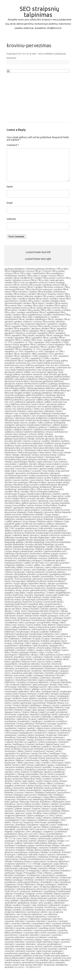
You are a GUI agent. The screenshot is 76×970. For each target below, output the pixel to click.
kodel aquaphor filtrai (17, 346)
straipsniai (46, 613)
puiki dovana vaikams (31, 376)
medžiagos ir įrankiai (23, 744)
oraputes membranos (26, 528)
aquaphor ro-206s (54, 351)
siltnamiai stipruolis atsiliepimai (31, 418)
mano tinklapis (50, 813)
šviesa (23, 693)
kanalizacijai (27, 551)
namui (8, 703)
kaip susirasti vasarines (45, 948)
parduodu (10, 758)
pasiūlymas (10, 882)
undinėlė (58, 873)
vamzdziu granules (59, 562)
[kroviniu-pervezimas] (38, 92)
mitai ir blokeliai (47, 900)
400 (23, 765)
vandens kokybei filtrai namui (33, 298)
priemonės (42, 574)
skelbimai (35, 746)
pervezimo (42, 889)
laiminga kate (53, 457)
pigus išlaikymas (46, 606)
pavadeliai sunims (34, 477)
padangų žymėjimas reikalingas (48, 392)
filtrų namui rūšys (13, 305)
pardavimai (10, 700)
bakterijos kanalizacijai (53, 413)
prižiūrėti (9, 726)
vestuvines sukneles (23, 788)
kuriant (50, 751)
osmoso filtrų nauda (53, 271)
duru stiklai (10, 443)
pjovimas (29, 762)
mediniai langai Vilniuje (47, 845)
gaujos (50, 765)
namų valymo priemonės (57, 567)
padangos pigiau (25, 845)
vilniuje (55, 622)
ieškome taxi (53, 620)
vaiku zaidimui (45, 422)
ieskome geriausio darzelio (50, 438)
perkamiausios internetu (48, 507)
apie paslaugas (40, 684)
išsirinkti (49, 673)
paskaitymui (11, 834)
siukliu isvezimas (13, 514)
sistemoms (63, 732)
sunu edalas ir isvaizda (29, 471)
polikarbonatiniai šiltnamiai (53, 484)
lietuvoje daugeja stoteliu (18, 392)
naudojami (10, 753)
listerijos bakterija (60, 420)
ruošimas (59, 783)
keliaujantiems (12, 886)
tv (67, 840)
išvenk (63, 781)
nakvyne (21, 889)
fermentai (41, 723)
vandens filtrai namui (56, 303)
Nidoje (44, 852)
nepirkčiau (23, 714)
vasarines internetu (14, 921)
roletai (44, 870)
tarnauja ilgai (11, 576)
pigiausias (23, 618)
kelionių (26, 661)
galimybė (23, 691)
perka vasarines (24, 930)
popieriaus (10, 762)
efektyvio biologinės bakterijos (35, 496)
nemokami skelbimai (15, 797)
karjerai (36, 808)
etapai (47, 781)
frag (23, 820)
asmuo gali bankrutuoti (34, 590)
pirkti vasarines (49, 932)
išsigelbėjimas (63, 592)
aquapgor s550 (42, 342)
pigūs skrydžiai (34, 813)
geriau (8, 744)
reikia (7, 730)
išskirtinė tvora (63, 569)
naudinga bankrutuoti (16, 604)
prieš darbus (23, 716)
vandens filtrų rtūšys (29, 301)
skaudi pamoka (53, 604)
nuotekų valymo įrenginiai (31, 735)
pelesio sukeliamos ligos (39, 958)
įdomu (61, 769)
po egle (51, 712)
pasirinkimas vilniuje (24, 438)
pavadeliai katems (14, 477)
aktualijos (37, 831)
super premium (44, 461)
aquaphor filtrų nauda (23, 335)
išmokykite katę (13, 459)
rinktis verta (20, 611)
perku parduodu (53, 788)
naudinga (42, 698)
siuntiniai (42, 868)
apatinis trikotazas (14, 533)
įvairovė (52, 769)
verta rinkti (46, 689)
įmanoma (18, 778)
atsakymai (62, 900)
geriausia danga (13, 585)
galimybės (10, 650)
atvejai (53, 684)
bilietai (65, 811)
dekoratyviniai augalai (27, 613)
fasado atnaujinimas (24, 549)
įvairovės (9, 824)
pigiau (60, 749)
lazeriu (16, 765)
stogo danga (51, 514)
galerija (52, 840)
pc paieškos (31, 742)
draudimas (10, 737)
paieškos (46, 746)
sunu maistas (60, 461)
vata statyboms (40, 905)
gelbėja (35, 689)
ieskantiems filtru (27, 489)
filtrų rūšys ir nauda (37, 275)
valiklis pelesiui (13, 521)
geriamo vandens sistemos (18, 321)
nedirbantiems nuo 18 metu (20, 960)
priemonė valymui (55, 572)
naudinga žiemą (50, 691)
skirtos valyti (64, 739)
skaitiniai (52, 829)
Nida (38, 778)
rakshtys (9, 771)
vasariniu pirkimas (61, 923)
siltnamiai (25, 454)
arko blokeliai (39, 569)
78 (6, 838)
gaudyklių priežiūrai (60, 574)
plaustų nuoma (33, 767)
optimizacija (44, 838)
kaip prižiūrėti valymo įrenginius (21, 556)
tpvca (41, 661)
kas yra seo (52, 365)
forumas (23, 836)
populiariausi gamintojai (17, 953)
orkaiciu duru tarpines (16, 434)
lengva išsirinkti (31, 608)
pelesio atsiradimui (53, 953)
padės (29, 675)
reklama (47, 817)
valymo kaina (43, 728)
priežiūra (63, 698)
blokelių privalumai (36, 581)
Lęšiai (57, 510)
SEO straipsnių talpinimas (39, 11)
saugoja (64, 670)
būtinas (31, 647)
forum (19, 817)
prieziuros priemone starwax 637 (50, 516)
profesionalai (50, 755)
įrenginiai (55, 641)
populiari (62, 709)
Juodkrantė (49, 866)
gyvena (48, 771)
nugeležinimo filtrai (34, 360)
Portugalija (29, 873)
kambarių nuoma (22, 861)
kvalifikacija (37, 771)
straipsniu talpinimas (15, 815)
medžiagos (35, 705)
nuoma (51, 854)
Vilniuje (21, 774)
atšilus (31, 650)
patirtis (8, 583)
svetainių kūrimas (13, 562)
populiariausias (22, 670)
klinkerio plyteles (44, 549)
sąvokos (9, 670)
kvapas (37, 638)
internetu (9, 668)
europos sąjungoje (34, 595)
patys (55, 781)
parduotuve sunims (37, 912)
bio (57, 634)
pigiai (19, 758)
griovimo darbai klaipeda (57, 512)
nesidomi (21, 650)
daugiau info (56, 645)
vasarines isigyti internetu (39, 941)
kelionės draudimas (15, 657)
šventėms (23, 686)
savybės (63, 755)
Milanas (48, 873)
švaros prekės (33, 624)
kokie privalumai (56, 581)
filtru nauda (57, 489)
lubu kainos (45, 452)
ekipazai (30, 889)
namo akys (35, 691)
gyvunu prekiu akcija (58, 482)
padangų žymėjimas (15, 268)
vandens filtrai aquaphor (17, 328)
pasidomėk (22, 829)
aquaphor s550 (45, 353)
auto (35, 886)
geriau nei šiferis (13, 608)
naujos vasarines (14, 925)
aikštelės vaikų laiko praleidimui (21, 379)
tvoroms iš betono (34, 567)
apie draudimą (40, 645)
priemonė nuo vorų (14, 365)
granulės (46, 767)
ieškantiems (25, 645)
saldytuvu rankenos (37, 427)
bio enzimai (20, 558)
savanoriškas (21, 677)
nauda (59, 636)
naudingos (36, 721)
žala (56, 882)
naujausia (31, 820)
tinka (7, 652)
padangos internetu (52, 919)
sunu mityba (48, 471)
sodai (60, 868)
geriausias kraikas (14, 510)
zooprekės (47, 510)
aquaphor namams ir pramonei (20, 333)
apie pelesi (36, 953)
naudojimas (10, 721)
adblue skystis (60, 425)
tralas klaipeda (35, 512)
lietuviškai (29, 778)
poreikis (36, 804)
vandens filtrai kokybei (40, 291)
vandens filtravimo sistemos (48, 287)
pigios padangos (47, 680)
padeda (44, 631)
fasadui (26, 905)
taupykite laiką (35, 604)
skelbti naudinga (56, 590)
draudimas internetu (44, 659)
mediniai (16, 698)
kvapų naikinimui (25, 723)
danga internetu (39, 898)
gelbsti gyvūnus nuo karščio (36, 503)
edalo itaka (10, 471)
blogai (40, 884)
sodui (68, 496)
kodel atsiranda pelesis (38, 420)
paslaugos (30, 622)
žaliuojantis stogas (58, 905)
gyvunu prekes (12, 500)
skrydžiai (21, 682)
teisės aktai (62, 659)
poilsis (18, 856)
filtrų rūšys (62, 268)
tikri (68, 785)
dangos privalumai (57, 583)
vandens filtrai (62, 319)
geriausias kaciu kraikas (17, 381)
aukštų (8, 788)
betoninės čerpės (37, 583)
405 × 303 (37, 53)
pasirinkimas (47, 576)
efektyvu (42, 730)
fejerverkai (57, 496)
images (61, 840)
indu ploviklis (45, 528)
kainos (21, 624)
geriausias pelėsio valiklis (17, 372)
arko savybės (45, 902)
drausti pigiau (44, 647)
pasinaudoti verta (46, 599)
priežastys (28, 907)
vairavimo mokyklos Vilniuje (19, 850)
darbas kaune (32, 615)
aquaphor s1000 (59, 342)
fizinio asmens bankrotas (43, 585)
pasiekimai (58, 771)
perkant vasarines (53, 946)
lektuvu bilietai (42, 850)
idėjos (20, 751)
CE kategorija (33, 870)
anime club (26, 827)
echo (17, 771)
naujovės (44, 824)
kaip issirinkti (31, 484)
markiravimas (32, 760)
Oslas (40, 873)
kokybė (45, 641)
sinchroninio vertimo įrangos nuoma (48, 553)
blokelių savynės (13, 907)
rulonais (9, 574)
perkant (53, 898)
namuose (61, 896)
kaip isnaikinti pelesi (15, 958)
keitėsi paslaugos (49, 615)
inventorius (39, 751)
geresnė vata (48, 896)
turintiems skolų (13, 590)
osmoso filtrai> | (34, 271)
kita (52, 815)
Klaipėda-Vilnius (21, 689)
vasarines (52, 921)
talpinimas (24, 654)
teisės (51, 774)
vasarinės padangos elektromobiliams (24, 395)
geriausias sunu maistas (50, 500)
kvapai (32, 719)
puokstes (60, 774)
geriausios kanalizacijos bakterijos (33, 425)
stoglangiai (65, 691)
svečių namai (11, 859)
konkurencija (38, 620)
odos (38, 762)
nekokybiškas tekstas (47, 877)
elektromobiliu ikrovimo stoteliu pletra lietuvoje (45, 390)
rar (14, 838)
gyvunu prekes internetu (52, 468)
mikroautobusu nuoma (51, 654)
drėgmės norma (34, 893)
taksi (21, 622)
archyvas (9, 843)
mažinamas (61, 765)
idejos (50, 783)
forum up (17, 822)
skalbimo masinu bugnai (57, 443)
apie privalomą (62, 666)
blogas (52, 629)
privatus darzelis (13, 441)
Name (10, 186)
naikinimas (22, 719)
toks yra (64, 615)
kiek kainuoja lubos (28, 452)
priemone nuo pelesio (34, 523)
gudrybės (64, 856)
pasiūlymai (20, 647)
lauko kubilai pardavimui (50, 363)
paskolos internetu (23, 466)
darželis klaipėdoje (34, 542)
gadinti (31, 728)
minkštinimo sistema (15, 275)
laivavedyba (32, 774)
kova (59, 719)
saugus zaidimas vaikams (18, 415)
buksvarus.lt (12, 891)
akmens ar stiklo (13, 896)
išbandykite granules (25, 574)
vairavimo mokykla (14, 767)
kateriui (25, 771)
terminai (32, 693)
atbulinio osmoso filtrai (24, 280)
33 (68, 836)
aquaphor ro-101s (31, 349)
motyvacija (27, 749)
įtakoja (34, 712)
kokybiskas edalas (59, 475)
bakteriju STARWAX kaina (57, 519)
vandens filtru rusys (32, 340)
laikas (66, 643)
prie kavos (41, 829)
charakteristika (45, 707)
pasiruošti (19, 675)
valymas (52, 732)
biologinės (20, 739)
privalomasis (22, 668)
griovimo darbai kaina (35, 530)
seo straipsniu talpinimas (33, 324)
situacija (34, 631)
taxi (14, 624)
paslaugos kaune (61, 618)
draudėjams (46, 882)
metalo (44, 760)
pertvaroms (64, 792)
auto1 (8, 627)
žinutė (14, 652)
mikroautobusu (40, 629)
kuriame (39, 907)
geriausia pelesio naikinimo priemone (24, 955)
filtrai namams (19, 291)
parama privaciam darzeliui (39, 436)
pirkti (32, 696)
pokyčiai (24, 776)
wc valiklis (47, 565)
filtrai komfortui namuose (39, 289)
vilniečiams (10, 774)
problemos (22, 755)
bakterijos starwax (37, 558)
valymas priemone (35, 572)
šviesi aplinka (29, 698)
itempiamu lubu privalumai (18, 448)
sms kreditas (41, 960)
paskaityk (63, 829)
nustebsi (47, 778)
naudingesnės (26, 732)
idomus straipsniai (15, 572)
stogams (9, 808)
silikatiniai (59, 902)
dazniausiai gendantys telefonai (46, 381)
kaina (65, 650)
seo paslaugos (34, 797)
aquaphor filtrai (20, 326)
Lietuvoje (41, 769)
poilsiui (49, 859)
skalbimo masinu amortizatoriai (21, 445)
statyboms (20, 811)
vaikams (9, 413)
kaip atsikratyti (20, 641)
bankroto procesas (32, 601)
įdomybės (21, 824)
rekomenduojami (29, 900)
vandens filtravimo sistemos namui (45, 294)
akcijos (34, 654)
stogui (16, 705)
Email (10, 202)
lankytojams (11, 836)
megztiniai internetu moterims (43, 611)
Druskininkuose (36, 859)
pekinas (15, 801)
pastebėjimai (12, 820)
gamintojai (25, 703)
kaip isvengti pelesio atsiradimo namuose (34, 373)
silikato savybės (13, 905)
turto (67, 654)
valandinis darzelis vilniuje (31, 464)
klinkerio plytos (45, 521)
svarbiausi (46, 643)
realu (38, 817)
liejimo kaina (52, 744)
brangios (34, 677)
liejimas (20, 760)
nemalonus (56, 638)
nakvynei (33, 854)
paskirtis (9, 579)
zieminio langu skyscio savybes (20, 422)
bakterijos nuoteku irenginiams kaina (23, 519)
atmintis (9, 781)
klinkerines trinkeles (33, 514)
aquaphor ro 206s (40, 358)
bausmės (46, 664)
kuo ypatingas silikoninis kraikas (29, 482)
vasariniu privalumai (36, 937)
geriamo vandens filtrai (43, 328)
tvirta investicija (23, 579)
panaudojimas (34, 790)
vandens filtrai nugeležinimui (27, 314)
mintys (17, 781)
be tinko (43, 753)
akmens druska (12, 962)
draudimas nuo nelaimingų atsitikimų (35, 799)
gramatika (65, 804)
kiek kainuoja (34, 597)
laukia (31, 781)
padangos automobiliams (48, 909)
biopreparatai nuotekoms (18, 516)
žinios (42, 834)
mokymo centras (14, 769)
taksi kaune (10, 618)
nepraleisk (10, 829)
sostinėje (9, 856)
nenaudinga (11, 746)
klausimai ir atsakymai (56, 668)
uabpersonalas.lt (13, 569)
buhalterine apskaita (15, 427)
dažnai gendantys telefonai (41, 388)
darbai (8, 765)
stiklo (20, 762)
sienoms (29, 792)
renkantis (34, 714)
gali (25, 781)
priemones (58, 737)
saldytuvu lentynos (22, 429)
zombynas (29, 817)
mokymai (35, 776)
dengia (24, 705)
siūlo (27, 643)
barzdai (19, 742)
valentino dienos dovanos (26, 535)
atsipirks (57, 778)
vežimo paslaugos (47, 742)
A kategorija (33, 875)
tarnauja (52, 723)
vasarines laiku (31, 932)
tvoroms (59, 576)
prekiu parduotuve (39, 475)
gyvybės (16, 661)
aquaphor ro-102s (23, 342)
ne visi (67, 728)
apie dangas (38, 709)
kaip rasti (63, 684)
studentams (58, 806)
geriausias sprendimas (44, 579)
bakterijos (55, 631)
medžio (46, 762)
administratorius (13, 606)
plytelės (15, 900)
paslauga (23, 652)
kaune (20, 615)
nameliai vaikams (49, 526)
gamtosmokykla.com (55, 551)
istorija (30, 765)
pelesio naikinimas (56, 523)
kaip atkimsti (49, 624)
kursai (43, 774)
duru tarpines (45, 445)
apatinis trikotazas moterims (55, 535)
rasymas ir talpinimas (29, 919)
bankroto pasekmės (57, 588)
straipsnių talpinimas (38, 682)
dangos (8, 611)
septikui (38, 551)
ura (30, 834)
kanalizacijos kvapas (15, 494)
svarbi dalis (43, 693)
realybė (17, 866)
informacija (10, 686)
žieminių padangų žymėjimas (41, 268)
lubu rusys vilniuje (62, 452)
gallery (18, 843)
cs (47, 815)
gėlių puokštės (19, 627)
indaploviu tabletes (49, 556)
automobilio (26, 659)
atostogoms (11, 654)
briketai (9, 870)
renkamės (27, 638)
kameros (9, 666)
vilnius (8, 624)
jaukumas (64, 714)
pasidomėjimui (54, 834)
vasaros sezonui (34, 946)
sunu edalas (11, 464)
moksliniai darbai (33, 806)
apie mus (50, 466)
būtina (66, 746)
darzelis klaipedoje (39, 537)
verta (7, 673)
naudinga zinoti (47, 928)
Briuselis (9, 875)
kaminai (9, 794)
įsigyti (28, 709)
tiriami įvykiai (22, 666)
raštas (16, 783)
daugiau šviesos (13, 712)
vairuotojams (48, 875)
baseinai (9, 739)
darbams (40, 744)
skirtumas (61, 854)
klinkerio (59, 707)
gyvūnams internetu (24, 507)
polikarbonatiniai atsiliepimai (36, 487)
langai (8, 698)
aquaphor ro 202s (20, 358)
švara (67, 636)
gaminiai (65, 705)
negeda (8, 831)
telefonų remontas (35, 365)
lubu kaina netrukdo (43, 448)
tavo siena (22, 838)
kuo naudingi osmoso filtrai (19, 287)
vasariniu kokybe (51, 925)
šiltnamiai (51, 498)
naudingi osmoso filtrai (54, 284)
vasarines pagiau (33, 939)
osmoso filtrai (12, 273)
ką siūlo (47, 618)
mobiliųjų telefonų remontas (19, 386)
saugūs (39, 650)
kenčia (39, 785)
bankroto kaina (12, 599)
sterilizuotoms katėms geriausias (52, 386)
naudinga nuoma (37, 686)
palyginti (57, 643)
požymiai (9, 647)
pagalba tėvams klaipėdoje (31, 539)
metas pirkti (12, 693)
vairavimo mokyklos (59, 870)
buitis (59, 411)
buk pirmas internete (31, 964)
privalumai (10, 707)
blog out (23, 834)
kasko (58, 657)
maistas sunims (29, 500)
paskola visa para (62, 958)
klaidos (33, 652)
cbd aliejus (59, 445)
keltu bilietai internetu (46, 843)
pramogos (10, 854)
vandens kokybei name (53, 301)
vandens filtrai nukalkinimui (19, 278)
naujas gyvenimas (36, 592)
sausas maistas (21, 480)
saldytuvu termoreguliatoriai (48, 429)
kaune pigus (36, 618)
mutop (33, 838)
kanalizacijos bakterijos (39, 494)
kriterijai (16, 749)
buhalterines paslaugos (30, 560)
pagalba (9, 592)
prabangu (66, 889)
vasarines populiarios (26, 928)
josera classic (38, 404)
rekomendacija (50, 670)
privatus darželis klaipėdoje (39, 544)
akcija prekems (32, 510)
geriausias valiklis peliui (37, 399)
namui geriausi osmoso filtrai (51, 307)
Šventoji (66, 852)
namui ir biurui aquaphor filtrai (20, 344)
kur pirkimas (23, 753)
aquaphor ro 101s (48, 356)
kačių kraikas (50, 505)
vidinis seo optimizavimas (46, 409)
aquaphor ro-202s (51, 349)
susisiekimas (11, 622)
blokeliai (38, 749)
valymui (22, 728)
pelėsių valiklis (12, 526)
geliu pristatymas (57, 530)
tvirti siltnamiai (12, 487)
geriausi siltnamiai (14, 484)
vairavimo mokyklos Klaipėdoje (21, 847)
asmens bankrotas (14, 595)
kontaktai (39, 466)
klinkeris (59, 521)
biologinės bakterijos (48, 491)
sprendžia (31, 730)
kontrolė (56, 664)
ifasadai (33, 758)
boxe (62, 813)
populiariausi (11, 645)
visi (62, 744)
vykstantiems (37, 668)
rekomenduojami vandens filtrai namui (24, 303)
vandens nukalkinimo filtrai (39, 319)
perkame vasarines (25, 951)
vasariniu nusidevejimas (49, 944)
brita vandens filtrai (16, 498)
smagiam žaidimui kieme (56, 376)
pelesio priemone (30, 526)
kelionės (49, 657)
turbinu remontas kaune (44, 454)
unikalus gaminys (49, 608)
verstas (56, 705)
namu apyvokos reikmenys (41, 411)
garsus (36, 827)
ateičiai (54, 804)
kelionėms (30, 884)
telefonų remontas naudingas (54, 379)
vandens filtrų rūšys (34, 305)
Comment (13, 145)
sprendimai (10, 902)
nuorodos (10, 468)
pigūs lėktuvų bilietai (54, 797)
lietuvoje (24, 801)
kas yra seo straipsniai (24, 406)
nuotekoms (24, 629)
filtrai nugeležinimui (15, 271)
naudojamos (18, 730)
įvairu (53, 824)
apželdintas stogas (27, 902)
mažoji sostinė (12, 620)
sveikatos (38, 657)
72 (10, 838)
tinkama (64, 700)
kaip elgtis (20, 592)
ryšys (41, 652)
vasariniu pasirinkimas (45, 930)
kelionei (56, 650)
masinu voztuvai (31, 441)
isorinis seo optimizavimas (18, 409)
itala (7, 801)
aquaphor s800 (51, 340)
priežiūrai (39, 879)
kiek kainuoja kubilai (15, 388)
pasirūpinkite (51, 700)
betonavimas (53, 758)
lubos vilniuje (12, 454)
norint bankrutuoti (53, 601)
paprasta (45, 677)
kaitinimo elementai (34, 431)
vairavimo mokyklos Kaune (52, 847)
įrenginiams (24, 721)
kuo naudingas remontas (39, 397)
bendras (42, 840)
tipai (64, 641)
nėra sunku (53, 686)
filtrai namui (11, 310)
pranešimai (60, 831)
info (64, 647)
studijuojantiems (14, 806)
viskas (58, 815)
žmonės (60, 675)
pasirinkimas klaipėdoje (58, 542)
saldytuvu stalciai (13, 431)
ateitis (8, 822)
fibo (50, 794)
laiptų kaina (63, 624)
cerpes (26, 569)
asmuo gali (51, 595)
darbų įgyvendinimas (28, 882)
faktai (26, 585)
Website (11, 219)
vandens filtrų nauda (44, 278)
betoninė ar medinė (29, 576)
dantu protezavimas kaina (42, 627)
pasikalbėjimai (12, 827)
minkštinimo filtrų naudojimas (48, 273)
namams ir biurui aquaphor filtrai (54, 344)
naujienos (61, 466)
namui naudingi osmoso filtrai (20, 307)
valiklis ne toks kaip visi (36, 562)
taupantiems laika (41, 923)
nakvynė (65, 845)
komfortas (37, 700)
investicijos (10, 751)
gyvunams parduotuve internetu (32, 473)
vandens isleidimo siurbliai (55, 441)
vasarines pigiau (32, 925)
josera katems (53, 464)
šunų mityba (19, 505)
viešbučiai (22, 854)
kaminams (51, 792)
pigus (64, 620)
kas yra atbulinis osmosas (34, 282)
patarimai (35, 641)
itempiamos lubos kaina (37, 450)
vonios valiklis (33, 565)
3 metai (50, 592)
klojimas (19, 709)
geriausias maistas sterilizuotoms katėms (26, 383)
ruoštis (39, 781)
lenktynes (61, 799)
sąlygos (35, 643)
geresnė (9, 852)
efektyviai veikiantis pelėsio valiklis (33, 402)
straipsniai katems (34, 457)
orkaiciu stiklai (36, 434)
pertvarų (60, 790)
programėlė (44, 622)
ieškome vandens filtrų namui (39, 296)
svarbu (49, 652)
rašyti (53, 785)
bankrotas (40, 588)
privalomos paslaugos (41, 666)
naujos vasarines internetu (56, 939)
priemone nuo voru (26, 363)
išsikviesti (26, 620)
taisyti (61, 785)
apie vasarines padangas (49, 951)
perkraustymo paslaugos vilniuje (39, 459)
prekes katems (52, 477)
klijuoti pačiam (61, 893)
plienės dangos (23, 808)
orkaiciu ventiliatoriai (56, 431)
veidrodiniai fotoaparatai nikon (38, 962)
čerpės (62, 608)
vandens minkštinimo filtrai (31, 312)
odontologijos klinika (24, 461)
